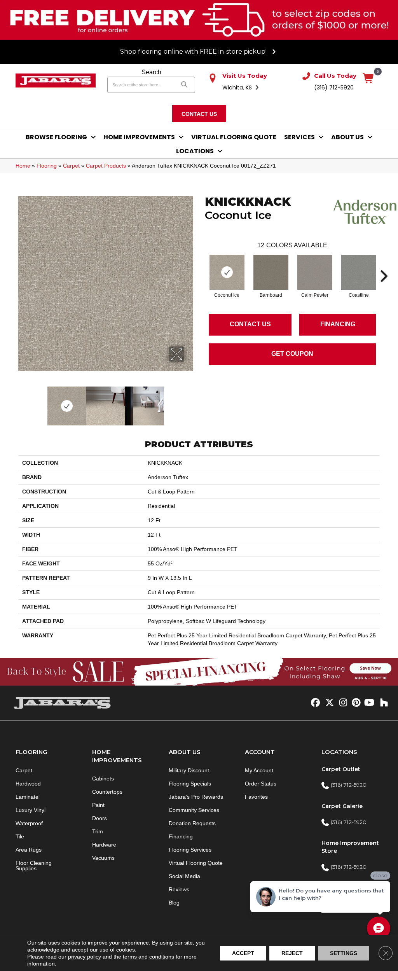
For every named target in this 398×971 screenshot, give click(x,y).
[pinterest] (355, 703)
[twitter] (327, 703)
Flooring (47, 166)
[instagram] (341, 703)
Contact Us (250, 324)
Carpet (71, 166)
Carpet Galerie (342, 806)
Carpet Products (106, 166)
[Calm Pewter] (314, 272)
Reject (292, 953)
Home (23, 166)
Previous (22, 402)
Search (151, 72)
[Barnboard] (270, 272)
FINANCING (337, 324)
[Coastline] (358, 272)
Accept (243, 953)
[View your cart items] (369, 78)
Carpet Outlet (340, 769)
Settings (343, 953)
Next (189, 402)
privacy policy (84, 957)
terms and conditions (148, 957)
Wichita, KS (237, 87)
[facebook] (314, 703)
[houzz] (382, 703)
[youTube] (368, 703)
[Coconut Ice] (227, 272)
